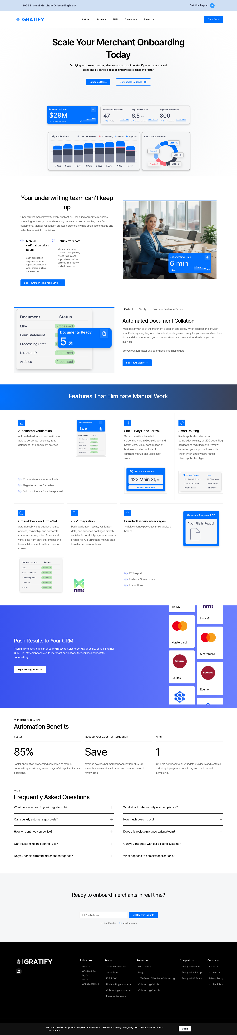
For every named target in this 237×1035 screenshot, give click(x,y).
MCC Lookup (144, 966)
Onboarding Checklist (149, 990)
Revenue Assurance (116, 996)
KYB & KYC (111, 978)
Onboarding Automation (118, 990)
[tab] (129, 309)
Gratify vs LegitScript (192, 972)
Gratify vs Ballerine (191, 966)
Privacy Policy (216, 978)
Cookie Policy (216, 984)
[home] (31, 19)
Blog (140, 972)
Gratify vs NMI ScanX (192, 978)
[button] (85, 19)
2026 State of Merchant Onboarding (156, 978)
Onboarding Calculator (150, 984)
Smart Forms (112, 972)
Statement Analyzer (116, 966)
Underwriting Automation (119, 984)
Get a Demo (213, 19)
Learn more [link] (54, 1030)
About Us (213, 966)
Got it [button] (185, 1028)
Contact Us (214, 972)
